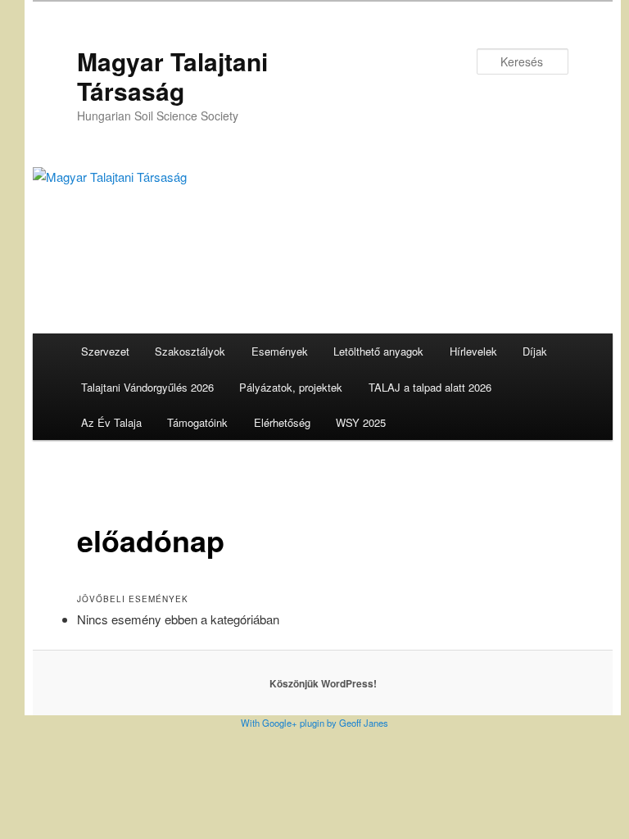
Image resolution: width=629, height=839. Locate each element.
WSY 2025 (361, 422)
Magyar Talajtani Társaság (172, 75)
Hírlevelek (473, 351)
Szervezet (105, 351)
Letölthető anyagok (378, 351)
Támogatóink (197, 422)
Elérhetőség (282, 422)
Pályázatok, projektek (290, 387)
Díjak (535, 351)
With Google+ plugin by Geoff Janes (314, 722)
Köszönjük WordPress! (323, 683)
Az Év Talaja (111, 422)
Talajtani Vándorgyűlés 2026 (147, 387)
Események (279, 351)
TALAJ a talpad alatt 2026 (430, 387)
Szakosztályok (190, 351)
